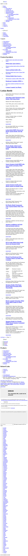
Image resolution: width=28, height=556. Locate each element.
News (4, 22)
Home (4, 6)
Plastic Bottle (16, 383)
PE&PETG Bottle (9, 13)
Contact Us (5, 26)
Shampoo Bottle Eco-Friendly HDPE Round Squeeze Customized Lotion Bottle (15, 323)
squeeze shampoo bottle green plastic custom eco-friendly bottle (14, 185)
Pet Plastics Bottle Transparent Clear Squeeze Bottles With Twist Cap (14, 206)
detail (10, 124)
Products (5, 7)
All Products (22, 384)
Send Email (3, 386)
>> (6, 337)
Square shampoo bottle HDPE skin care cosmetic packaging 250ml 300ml (15, 166)
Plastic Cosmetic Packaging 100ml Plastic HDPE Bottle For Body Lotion (15, 302)
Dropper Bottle (7, 384)
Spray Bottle (10, 15)
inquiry (7, 124)
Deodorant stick (9, 20)
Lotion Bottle (11, 17)
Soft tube (7, 21)
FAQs (4, 23)
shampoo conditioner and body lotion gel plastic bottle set (14, 225)
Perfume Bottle (4, 383)
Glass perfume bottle (10, 11)
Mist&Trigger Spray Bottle (13, 19)
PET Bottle (8, 16)
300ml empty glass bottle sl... (13, 63)
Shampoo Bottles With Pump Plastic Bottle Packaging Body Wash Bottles (14, 286)
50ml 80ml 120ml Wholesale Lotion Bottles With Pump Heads (15, 98)
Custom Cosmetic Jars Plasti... (14, 87)
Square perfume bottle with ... (14, 70)
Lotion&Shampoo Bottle (13, 14)
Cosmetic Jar (8, 9)
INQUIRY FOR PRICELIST (7, 380)
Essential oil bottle (9, 10)
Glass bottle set (9, 8)
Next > (3, 337)
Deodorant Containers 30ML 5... (14, 81)
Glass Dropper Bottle (14, 384)
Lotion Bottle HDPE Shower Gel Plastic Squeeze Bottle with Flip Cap (14, 131)
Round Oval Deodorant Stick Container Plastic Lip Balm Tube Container (14, 258)
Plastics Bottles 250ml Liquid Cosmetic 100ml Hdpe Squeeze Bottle (14, 147)
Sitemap (22, 381)
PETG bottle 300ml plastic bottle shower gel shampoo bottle (14, 243)
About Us (5, 24)
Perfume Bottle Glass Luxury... (14, 76)
